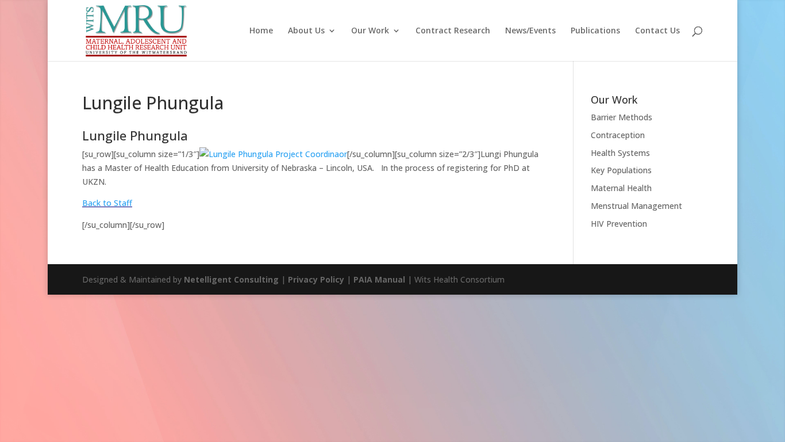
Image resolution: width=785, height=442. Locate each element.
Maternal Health (621, 187)
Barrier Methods (621, 117)
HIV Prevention (619, 223)
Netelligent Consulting (231, 279)
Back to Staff (107, 202)
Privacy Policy (316, 279)
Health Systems (620, 152)
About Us (306, 31)
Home (261, 31)
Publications (595, 31)
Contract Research (452, 31)
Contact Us (657, 31)
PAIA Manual (379, 279)
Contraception (618, 134)
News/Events (530, 31)
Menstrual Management (636, 205)
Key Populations (621, 170)
